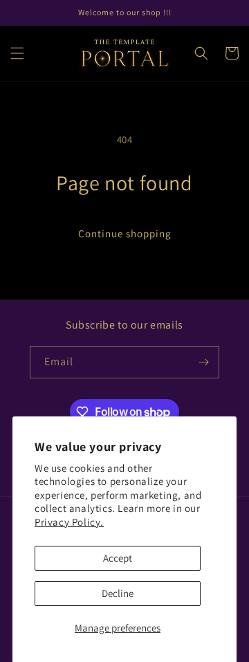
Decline (117, 593)
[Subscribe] (203, 362)
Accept (117, 557)
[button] (17, 53)
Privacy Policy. (69, 521)
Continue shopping (125, 233)
